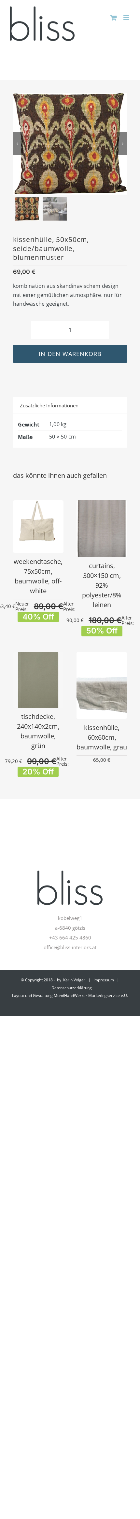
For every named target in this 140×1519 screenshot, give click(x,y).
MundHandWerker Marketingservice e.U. (91, 995)
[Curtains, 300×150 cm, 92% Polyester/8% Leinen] (102, 505)
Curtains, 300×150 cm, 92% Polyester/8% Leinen (101, 585)
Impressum (103, 980)
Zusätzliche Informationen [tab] (49, 405)
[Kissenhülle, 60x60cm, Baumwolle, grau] (102, 657)
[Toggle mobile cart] (113, 17)
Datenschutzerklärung (71, 987)
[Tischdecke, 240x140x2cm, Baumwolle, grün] (38, 657)
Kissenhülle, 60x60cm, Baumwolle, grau (102, 737)
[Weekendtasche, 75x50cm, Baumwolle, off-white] (38, 505)
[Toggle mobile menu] (126, 17)
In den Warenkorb (70, 354)
